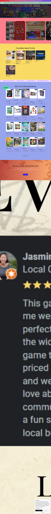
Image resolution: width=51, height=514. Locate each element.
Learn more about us (37, 508)
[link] (42, 512)
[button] (2, 3)
